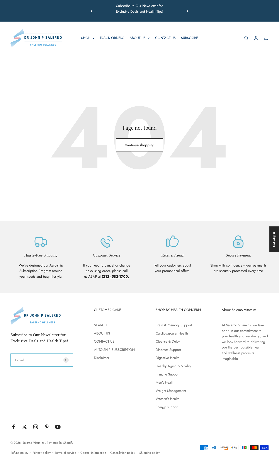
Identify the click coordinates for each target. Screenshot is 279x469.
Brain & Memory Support (174, 325)
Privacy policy (41, 452)
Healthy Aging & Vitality (173, 366)
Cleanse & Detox (168, 341)
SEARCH (100, 325)
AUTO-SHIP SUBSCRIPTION (114, 349)
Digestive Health (167, 357)
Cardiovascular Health (172, 333)
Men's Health (165, 382)
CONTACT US (165, 38)
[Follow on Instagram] (36, 427)
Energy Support (167, 407)
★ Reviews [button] (274, 239)
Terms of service (65, 452)
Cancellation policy (122, 452)
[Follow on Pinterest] (47, 427)
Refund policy (19, 452)
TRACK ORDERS (112, 38)
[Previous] (91, 11)
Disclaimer (101, 357)
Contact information (93, 452)
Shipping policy (149, 452)
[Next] (188, 11)
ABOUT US (137, 38)
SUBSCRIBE (189, 38)
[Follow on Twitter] (24, 427)
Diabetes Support (168, 349)
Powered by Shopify (60, 442)
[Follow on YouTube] (58, 427)
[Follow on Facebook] (13, 427)
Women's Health (167, 398)
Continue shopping (139, 145)
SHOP (85, 38)
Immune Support (168, 374)
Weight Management (171, 390)
